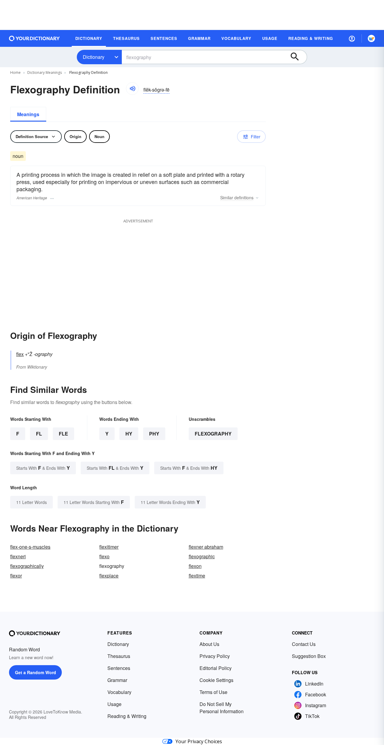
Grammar (117, 680)
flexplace (108, 575)
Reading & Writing (126, 716)
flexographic (202, 556)
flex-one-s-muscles (30, 546)
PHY (154, 433)
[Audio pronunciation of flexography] (132, 88)
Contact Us (304, 644)
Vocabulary (119, 692)
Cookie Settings (216, 680)
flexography (213, 433)
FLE (63, 433)
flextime (197, 575)
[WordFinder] (371, 38)
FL (39, 433)
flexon (195, 566)
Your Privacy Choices (199, 741)
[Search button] (298, 57)
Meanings (28, 114)
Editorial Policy (216, 668)
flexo (104, 556)
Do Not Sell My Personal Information (222, 708)
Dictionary (93, 56)
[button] (352, 38)
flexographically (27, 566)
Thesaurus (118, 656)
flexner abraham (206, 546)
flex (20, 354)
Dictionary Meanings (44, 72)
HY (128, 433)
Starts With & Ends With (43, 467)
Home (15, 72)
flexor (16, 575)
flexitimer (108, 546)
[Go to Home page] (34, 38)
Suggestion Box (309, 656)
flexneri (18, 556)
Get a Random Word (35, 672)
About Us (209, 644)
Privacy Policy (215, 656)
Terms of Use (213, 692)
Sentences (118, 668)
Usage (114, 704)
